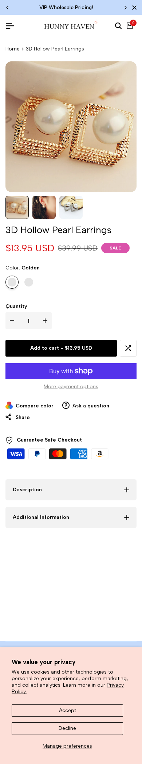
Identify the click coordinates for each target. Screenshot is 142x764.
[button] (128, 348)
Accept (67, 710)
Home (12, 49)
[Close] (133, 7)
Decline (67, 728)
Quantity (16, 306)
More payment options (71, 386)
